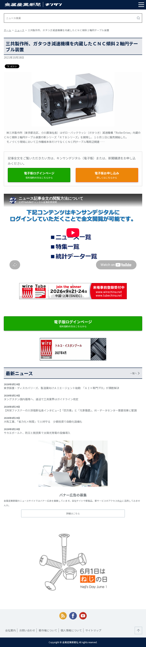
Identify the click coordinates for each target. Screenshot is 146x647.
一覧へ (133, 373)
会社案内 (10, 630)
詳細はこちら (73, 513)
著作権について (48, 630)
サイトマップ (93, 630)
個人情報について (71, 630)
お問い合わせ (27, 630)
